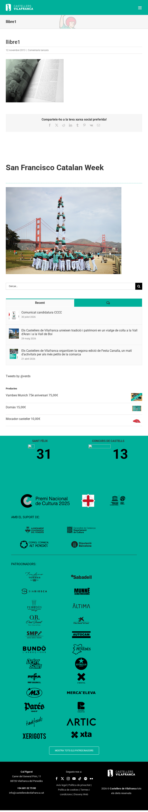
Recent (40, 303)
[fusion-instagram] (68, 778)
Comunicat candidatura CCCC (41, 312)
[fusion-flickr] (91, 778)
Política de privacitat (79, 785)
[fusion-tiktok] (79, 778)
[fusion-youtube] (74, 778)
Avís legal (61, 785)
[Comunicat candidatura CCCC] (14, 313)
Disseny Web (81, 794)
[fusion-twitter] (62, 778)
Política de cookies (68, 789)
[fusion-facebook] (56, 778)
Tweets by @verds (18, 376)
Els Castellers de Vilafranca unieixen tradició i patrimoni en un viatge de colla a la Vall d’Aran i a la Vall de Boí (79, 332)
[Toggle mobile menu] (140, 8)
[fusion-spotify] (85, 778)
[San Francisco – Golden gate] (63, 188)
